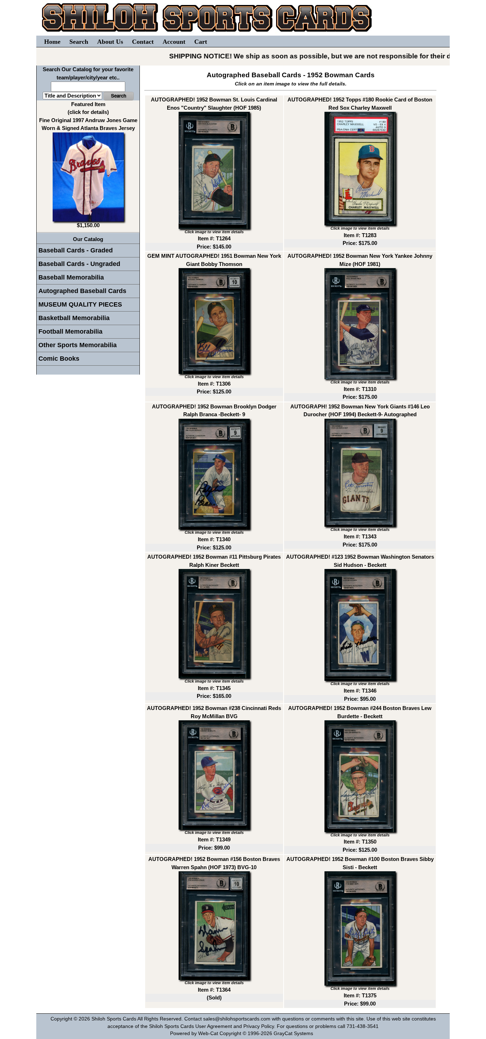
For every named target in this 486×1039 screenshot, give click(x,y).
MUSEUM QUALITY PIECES (80, 304)
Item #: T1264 (214, 238)
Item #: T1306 (214, 384)
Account (174, 41)
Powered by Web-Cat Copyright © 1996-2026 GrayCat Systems (243, 1033)
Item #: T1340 (214, 539)
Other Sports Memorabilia (77, 345)
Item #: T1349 (214, 839)
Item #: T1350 (360, 842)
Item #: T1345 (214, 688)
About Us (110, 41)
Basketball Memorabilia (74, 318)
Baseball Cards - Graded (75, 250)
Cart (200, 41)
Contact (143, 41)
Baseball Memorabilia (71, 277)
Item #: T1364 (214, 990)
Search (78, 41)
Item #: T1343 (360, 536)
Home (52, 41)
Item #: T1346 (360, 691)
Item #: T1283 (360, 235)
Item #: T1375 (360, 995)
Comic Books (58, 358)
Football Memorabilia (70, 331)
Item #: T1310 (360, 389)
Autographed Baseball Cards (82, 290)
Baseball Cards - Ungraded (79, 263)
